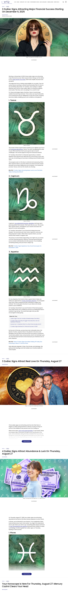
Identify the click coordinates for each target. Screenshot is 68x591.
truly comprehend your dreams (18, 526)
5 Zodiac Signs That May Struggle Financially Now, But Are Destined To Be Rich (25, 321)
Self (26, 2)
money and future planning (29, 300)
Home (3, 6)
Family (28, 2)
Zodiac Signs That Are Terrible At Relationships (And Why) (25, 318)
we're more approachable (26, 430)
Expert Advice (56, 2)
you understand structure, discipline (24, 223)
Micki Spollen (4, 589)
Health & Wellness (43, 2)
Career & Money (50, 2)
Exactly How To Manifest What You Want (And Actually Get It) (26, 324)
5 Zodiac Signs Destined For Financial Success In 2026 (24, 326)
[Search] (63, 2)
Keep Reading (27, 441)
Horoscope (22, 2)
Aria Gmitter (4, 456)
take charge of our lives (19, 79)
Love (15, 2)
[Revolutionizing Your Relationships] (7, 2)
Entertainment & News (34, 2)
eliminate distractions (17, 149)
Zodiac (18, 2)
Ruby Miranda (5, 14)
